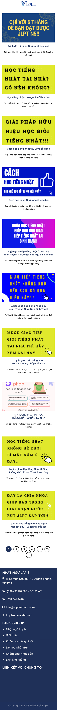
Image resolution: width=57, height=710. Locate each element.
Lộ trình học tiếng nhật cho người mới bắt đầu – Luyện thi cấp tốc (29, 525)
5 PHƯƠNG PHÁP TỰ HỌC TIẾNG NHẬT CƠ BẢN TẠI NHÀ (28, 416)
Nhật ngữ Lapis (16, 629)
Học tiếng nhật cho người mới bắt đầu (28, 97)
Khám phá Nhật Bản (19, 653)
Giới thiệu (12, 635)
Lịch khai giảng (16, 659)
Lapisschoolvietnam (19, 615)
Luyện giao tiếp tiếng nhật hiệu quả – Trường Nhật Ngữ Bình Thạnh (28, 307)
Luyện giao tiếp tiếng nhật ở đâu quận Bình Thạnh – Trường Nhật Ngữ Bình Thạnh (28, 253)
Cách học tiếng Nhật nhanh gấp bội (29, 199)
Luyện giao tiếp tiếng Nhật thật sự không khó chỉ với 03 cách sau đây (28, 471)
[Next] (29, 555)
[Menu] (4, 4)
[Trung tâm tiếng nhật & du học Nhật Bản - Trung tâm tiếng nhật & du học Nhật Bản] (28, 3)
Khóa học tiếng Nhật (19, 641)
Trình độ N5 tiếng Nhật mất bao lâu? (28, 46)
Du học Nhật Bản (17, 647)
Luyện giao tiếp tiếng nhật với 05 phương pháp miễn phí (28, 362)
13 (47, 549)
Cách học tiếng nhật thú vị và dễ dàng (28, 148)
